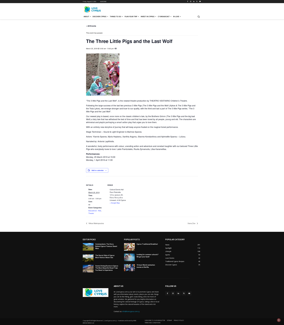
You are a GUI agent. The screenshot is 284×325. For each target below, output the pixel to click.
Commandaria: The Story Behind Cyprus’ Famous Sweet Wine (106, 246)
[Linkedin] (194, 1)
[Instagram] (190, 1)
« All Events (91, 26)
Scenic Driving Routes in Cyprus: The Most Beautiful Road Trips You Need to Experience (106, 268)
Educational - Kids (94, 210)
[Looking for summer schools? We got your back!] (129, 257)
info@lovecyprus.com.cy (131, 311)
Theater (91, 213)
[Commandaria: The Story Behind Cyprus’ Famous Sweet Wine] (88, 247)
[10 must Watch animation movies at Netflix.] (129, 268)
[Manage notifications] (279, 320)
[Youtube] (200, 1)
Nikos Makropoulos (96, 223)
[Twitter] (197, 1)
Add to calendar (98, 170)
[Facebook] (187, 1)
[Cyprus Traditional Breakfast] (129, 247)
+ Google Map (115, 203)
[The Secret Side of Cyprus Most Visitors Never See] (88, 258)
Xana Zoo (192, 223)
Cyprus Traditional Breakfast (147, 244)
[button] (198, 16)
